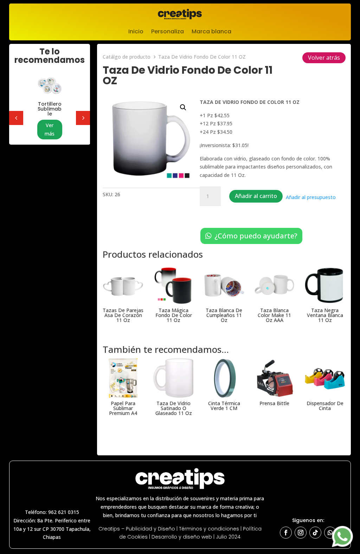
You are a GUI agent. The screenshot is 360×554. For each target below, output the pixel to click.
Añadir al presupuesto (311, 197)
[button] (183, 107)
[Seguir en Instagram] (301, 533)
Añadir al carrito (256, 196)
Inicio (135, 32)
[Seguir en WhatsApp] (330, 533)
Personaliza (167, 32)
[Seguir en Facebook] (286, 533)
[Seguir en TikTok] (315, 533)
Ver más (49, 129)
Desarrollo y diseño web (182, 536)
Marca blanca (211, 32)
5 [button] (82, 117)
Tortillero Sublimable (50, 108)
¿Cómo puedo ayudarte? (255, 235)
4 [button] (16, 117)
